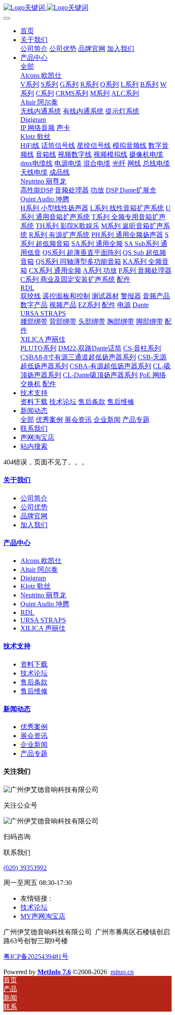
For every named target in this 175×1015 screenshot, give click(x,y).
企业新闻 (34, 744)
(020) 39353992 (25, 867)
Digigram (33, 578)
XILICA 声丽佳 (42, 628)
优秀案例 (34, 726)
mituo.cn (122, 971)
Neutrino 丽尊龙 (43, 595)
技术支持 (17, 646)
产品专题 (34, 753)
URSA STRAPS (43, 620)
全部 (27, 66)
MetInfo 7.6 (54, 971)
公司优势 (34, 507)
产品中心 (17, 542)
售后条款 (34, 682)
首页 (27, 30)
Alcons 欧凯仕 (41, 560)
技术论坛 (34, 673)
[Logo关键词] (87, 7)
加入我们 (34, 525)
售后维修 (34, 691)
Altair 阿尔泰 (39, 569)
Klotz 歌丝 (35, 586)
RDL (27, 612)
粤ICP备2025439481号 (35, 956)
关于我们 (17, 479)
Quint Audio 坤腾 (44, 604)
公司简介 (34, 498)
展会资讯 (34, 735)
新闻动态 (17, 708)
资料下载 (34, 664)
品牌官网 (34, 516)
